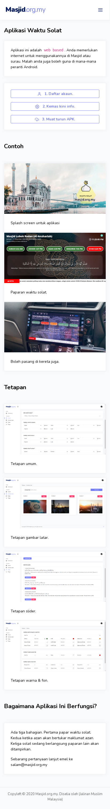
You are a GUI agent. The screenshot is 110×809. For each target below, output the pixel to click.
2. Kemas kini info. (58, 106)
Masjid (25, 9)
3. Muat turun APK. (58, 119)
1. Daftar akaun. (58, 93)
